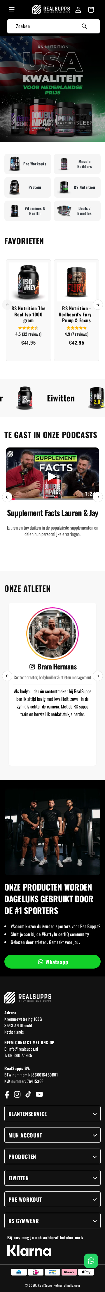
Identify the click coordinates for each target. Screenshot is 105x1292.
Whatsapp (57, 962)
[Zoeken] (84, 26)
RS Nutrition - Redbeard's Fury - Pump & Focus (76, 314)
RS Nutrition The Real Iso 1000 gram (28, 314)
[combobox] (53, 26)
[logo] (51, 9)
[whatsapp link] (91, 1261)
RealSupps (45, 1285)
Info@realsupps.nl (23, 1049)
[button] (11, 9)
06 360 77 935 (20, 1055)
